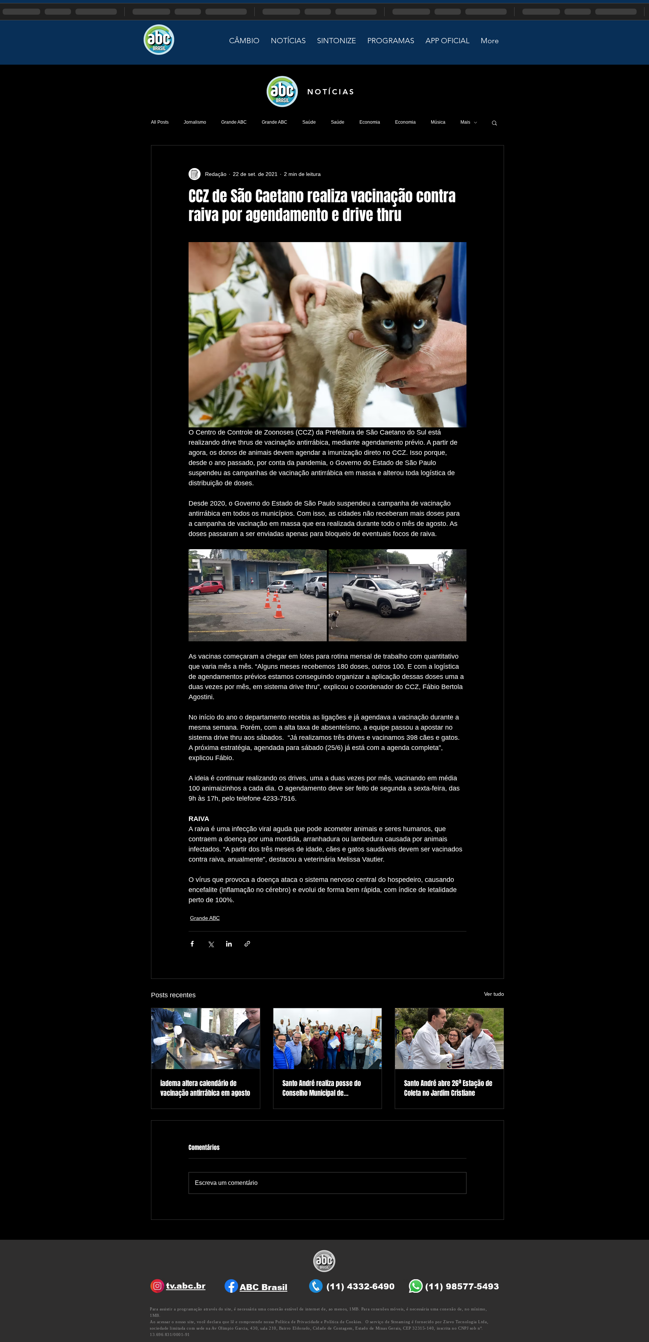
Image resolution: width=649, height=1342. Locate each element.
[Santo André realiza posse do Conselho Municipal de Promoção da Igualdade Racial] (327, 1038)
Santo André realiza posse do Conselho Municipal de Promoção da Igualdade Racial (323, 1088)
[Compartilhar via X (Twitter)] (210, 943)
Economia (369, 122)
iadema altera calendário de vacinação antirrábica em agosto (205, 1088)
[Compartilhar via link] (247, 943)
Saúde (309, 122)
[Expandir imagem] (258, 595)
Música (438, 122)
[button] (494, 123)
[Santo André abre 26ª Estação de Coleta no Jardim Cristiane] (449, 1038)
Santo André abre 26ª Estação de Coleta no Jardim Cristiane (448, 1088)
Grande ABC (234, 122)
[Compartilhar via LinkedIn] (228, 943)
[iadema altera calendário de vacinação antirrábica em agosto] (205, 1038)
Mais (465, 122)
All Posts (160, 122)
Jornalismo (195, 122)
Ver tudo (494, 994)
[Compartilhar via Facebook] (192, 943)
